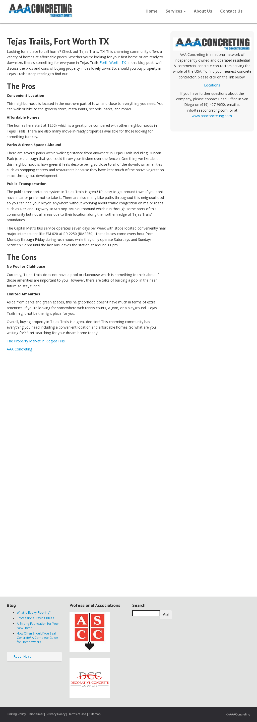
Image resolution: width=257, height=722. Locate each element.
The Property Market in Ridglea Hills (36, 341)
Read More (23, 656)
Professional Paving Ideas (35, 618)
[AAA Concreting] (66, 10)
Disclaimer (36, 714)
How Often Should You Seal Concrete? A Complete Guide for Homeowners (37, 637)
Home (152, 11)
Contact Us (231, 11)
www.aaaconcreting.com (212, 115)
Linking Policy (16, 714)
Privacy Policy (56, 714)
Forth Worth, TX (113, 62)
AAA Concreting (19, 349)
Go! (166, 614)
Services (174, 11)
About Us (203, 11)
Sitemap (95, 714)
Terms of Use (77, 714)
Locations (212, 85)
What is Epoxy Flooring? (34, 612)
